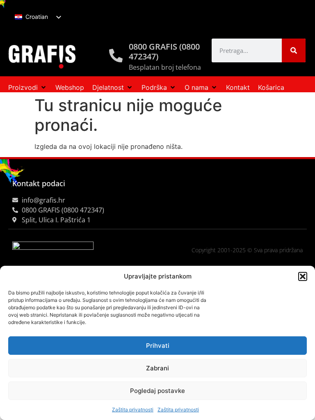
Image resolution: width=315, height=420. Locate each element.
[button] (303, 276)
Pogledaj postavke (157, 391)
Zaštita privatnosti (132, 409)
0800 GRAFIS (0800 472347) (164, 51)
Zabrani (157, 368)
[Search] (294, 50)
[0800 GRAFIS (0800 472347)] (116, 55)
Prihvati (157, 345)
